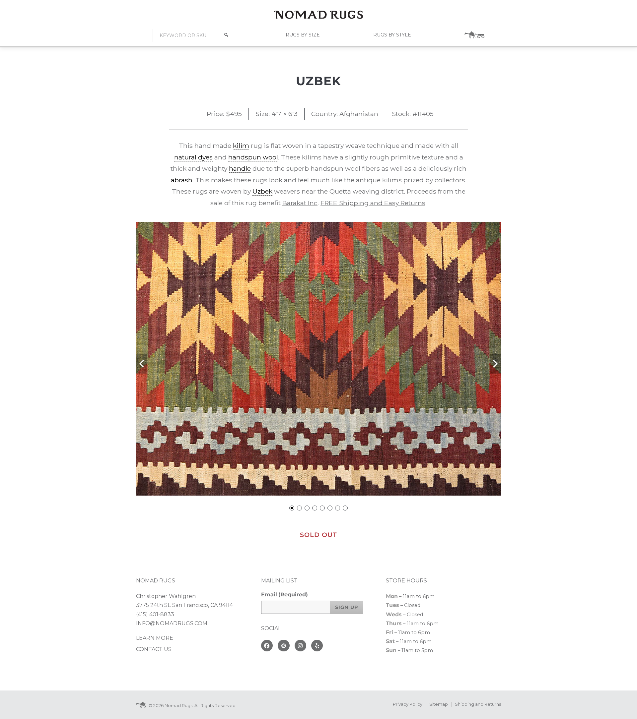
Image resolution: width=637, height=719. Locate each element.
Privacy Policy (407, 704)
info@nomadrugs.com (171, 623)
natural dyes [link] (193, 157)
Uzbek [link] (262, 191)
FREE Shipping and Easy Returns (372, 203)
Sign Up (346, 607)
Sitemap (438, 704)
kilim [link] (241, 146)
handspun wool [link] (253, 157)
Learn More (154, 638)
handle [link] (240, 168)
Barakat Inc (300, 203)
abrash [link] (181, 180)
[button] (226, 35)
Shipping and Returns (478, 704)
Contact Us (154, 649)
